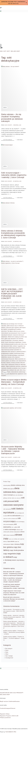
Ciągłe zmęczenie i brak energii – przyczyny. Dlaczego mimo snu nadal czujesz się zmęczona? (13, 592)
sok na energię (18, 513)
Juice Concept (8, 125)
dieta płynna (11, 488)
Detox (5, 107)
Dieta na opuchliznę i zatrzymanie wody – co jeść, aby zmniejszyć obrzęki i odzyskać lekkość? (12, 579)
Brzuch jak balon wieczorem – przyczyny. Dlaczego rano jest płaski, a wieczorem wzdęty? (13, 599)
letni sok (15, 495)
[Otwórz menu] (1, 7)
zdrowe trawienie (10, 535)
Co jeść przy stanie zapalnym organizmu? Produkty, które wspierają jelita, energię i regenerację (14, 586)
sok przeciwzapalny (8, 524)
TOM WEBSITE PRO (10, 731)
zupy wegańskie (9, 554)
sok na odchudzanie (13, 515)
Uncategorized (9, 657)
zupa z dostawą (15, 544)
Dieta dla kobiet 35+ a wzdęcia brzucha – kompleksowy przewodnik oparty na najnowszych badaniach (13, 573)
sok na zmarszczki (12, 518)
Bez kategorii (8, 648)
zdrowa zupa (19, 529)
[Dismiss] (26, 2)
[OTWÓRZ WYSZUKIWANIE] (1, 45)
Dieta (6, 652)
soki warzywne (7, 509)
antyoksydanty (6, 485)
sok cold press (18, 498)
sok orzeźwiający (20, 521)
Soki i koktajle (9, 656)
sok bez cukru (10, 498)
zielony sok (17, 539)
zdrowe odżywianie (15, 531)
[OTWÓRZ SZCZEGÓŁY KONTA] (1, 46)
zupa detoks (10, 541)
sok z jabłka (14, 527)
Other (6, 654)
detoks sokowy (16, 485)
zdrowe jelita (6, 531)
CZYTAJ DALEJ (8, 139)
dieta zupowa (17, 492)
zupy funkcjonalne (17, 550)
